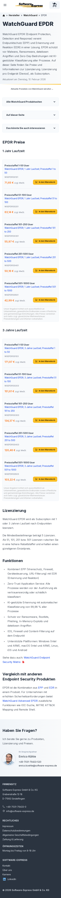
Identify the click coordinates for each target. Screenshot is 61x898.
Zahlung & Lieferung (13, 839)
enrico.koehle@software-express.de (38, 765)
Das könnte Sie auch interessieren (25, 128)
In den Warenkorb (47, 182)
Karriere (7, 874)
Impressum (8, 826)
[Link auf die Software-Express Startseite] (29, 5)
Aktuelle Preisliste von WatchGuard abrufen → (32, 89)
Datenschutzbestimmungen (16, 830)
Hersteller (14, 15)
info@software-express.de (20, 811)
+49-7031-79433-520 (30, 761)
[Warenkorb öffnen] (54, 5)
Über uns (7, 870)
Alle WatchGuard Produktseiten (24, 101)
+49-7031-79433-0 (16, 806)
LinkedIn (12, 879)
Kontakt (6, 865)
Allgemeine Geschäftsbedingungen (21, 835)
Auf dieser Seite (15, 115)
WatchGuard (30, 15)
